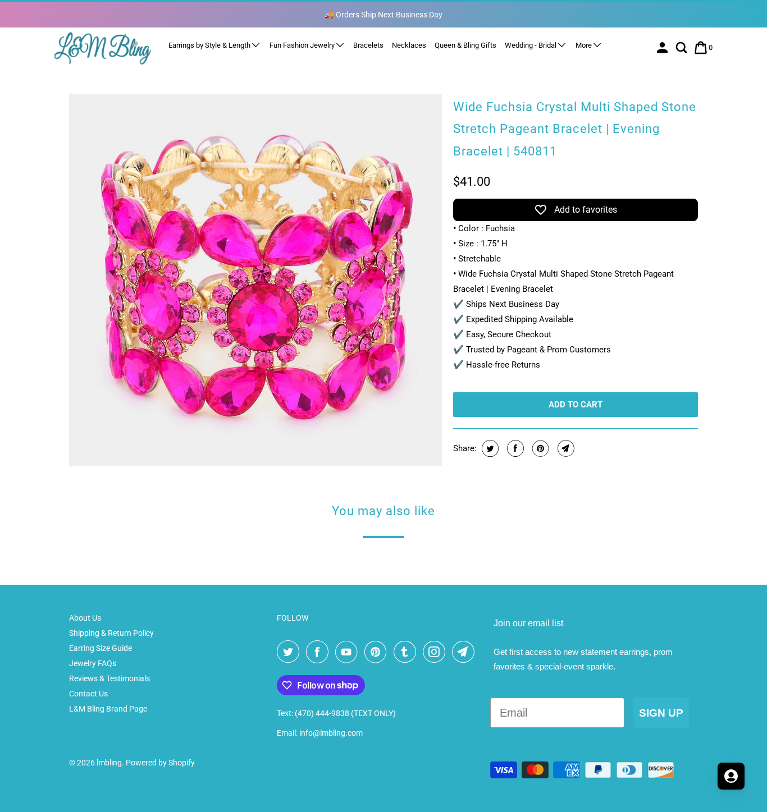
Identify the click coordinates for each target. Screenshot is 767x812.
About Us (85, 617)
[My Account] (663, 47)
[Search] (682, 47)
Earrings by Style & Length (210, 45)
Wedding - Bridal (531, 45)
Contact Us (88, 693)
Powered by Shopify (160, 762)
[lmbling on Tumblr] (407, 652)
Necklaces (409, 45)
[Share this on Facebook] (514, 448)
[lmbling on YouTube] (348, 652)
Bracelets (368, 45)
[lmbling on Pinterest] (377, 652)
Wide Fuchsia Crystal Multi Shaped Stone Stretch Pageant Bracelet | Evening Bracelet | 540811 (574, 129)
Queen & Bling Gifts (465, 45)
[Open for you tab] (731, 776)
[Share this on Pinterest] (539, 448)
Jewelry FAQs (92, 663)
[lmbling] (102, 47)
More (584, 45)
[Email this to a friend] (564, 448)
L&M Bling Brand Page (108, 708)
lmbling (109, 762)
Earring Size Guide (100, 648)
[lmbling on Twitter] (290, 652)
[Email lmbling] (465, 652)
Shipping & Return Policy (111, 633)
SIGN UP (661, 713)
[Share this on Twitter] (489, 448)
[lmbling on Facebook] (319, 652)
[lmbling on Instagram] (436, 652)
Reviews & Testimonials (109, 678)
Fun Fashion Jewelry (303, 45)
